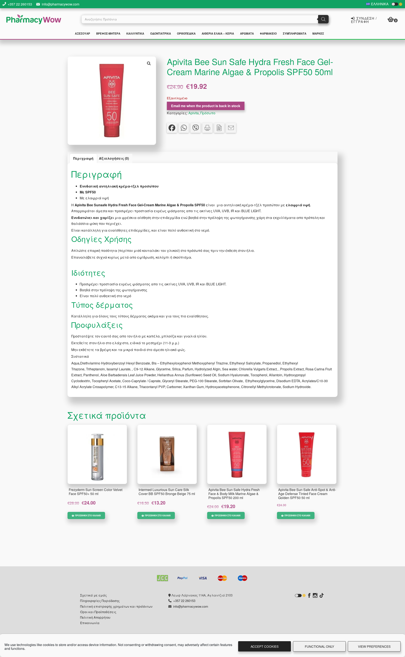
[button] (149, 63)
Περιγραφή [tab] (83, 158)
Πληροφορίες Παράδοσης (100, 600)
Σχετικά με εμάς (93, 595)
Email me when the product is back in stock (205, 105)
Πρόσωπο (207, 113)
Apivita (193, 113)
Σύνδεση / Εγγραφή (364, 19)
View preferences (374, 646)
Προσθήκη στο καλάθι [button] (88, 515)
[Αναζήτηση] (323, 19)
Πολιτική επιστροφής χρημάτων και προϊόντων (116, 606)
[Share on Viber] (195, 128)
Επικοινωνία (90, 623)
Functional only (319, 646)
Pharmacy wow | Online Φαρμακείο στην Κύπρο (33, 19)
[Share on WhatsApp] (184, 128)
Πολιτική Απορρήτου (95, 617)
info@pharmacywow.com (60, 4)
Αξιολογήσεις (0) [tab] (114, 158)
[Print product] (207, 128)
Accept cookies (265, 646)
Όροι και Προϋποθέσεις (98, 612)
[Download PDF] (219, 128)
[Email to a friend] (231, 128)
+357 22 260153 (20, 4)
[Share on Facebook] (172, 128)
